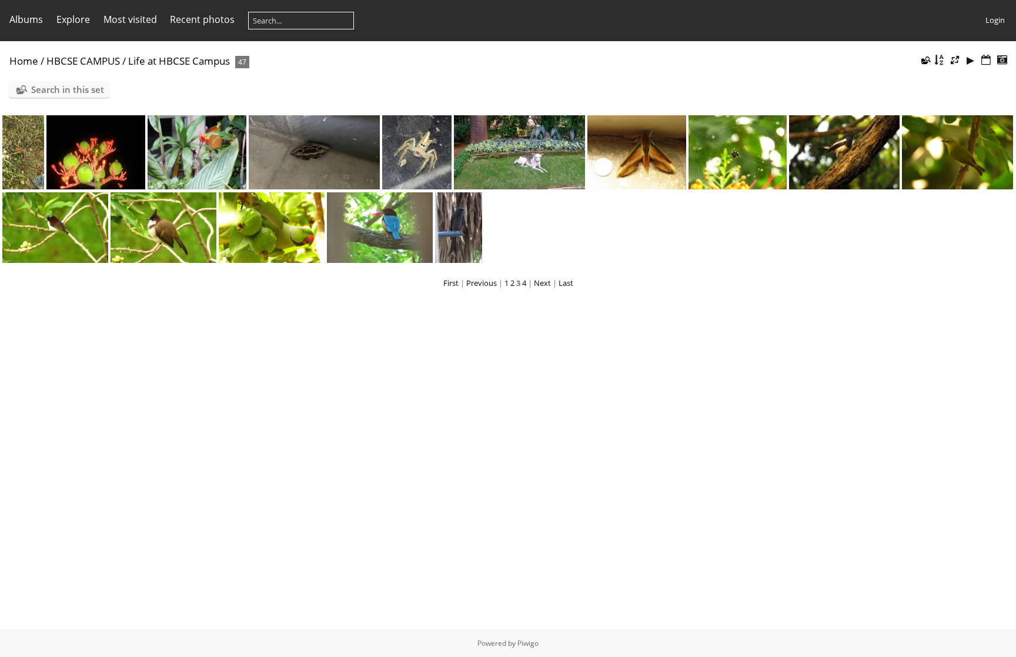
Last (566, 283)
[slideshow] (971, 60)
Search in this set (67, 89)
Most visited (130, 19)
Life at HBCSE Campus (179, 61)
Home (23, 61)
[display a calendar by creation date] (1002, 60)
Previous (481, 283)
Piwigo (528, 643)
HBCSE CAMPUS (83, 61)
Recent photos (202, 19)
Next (542, 283)
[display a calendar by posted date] (986, 60)
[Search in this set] (925, 60)
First (451, 283)
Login (995, 20)
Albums (26, 19)
